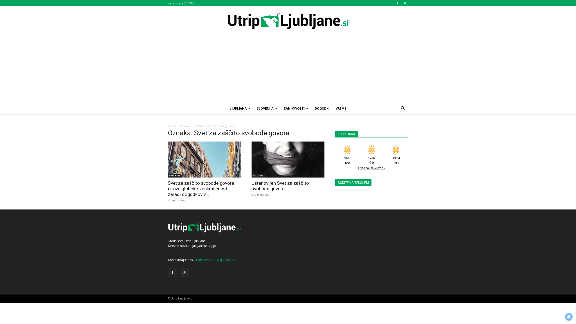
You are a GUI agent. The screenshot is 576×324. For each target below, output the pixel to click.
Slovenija (265, 108)
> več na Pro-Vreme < (371, 168)
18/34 (396, 160)
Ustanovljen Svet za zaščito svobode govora (280, 185)
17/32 (372, 160)
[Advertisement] (288, 69)
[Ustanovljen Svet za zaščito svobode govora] (288, 160)
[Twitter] (404, 3)
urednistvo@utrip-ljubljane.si (214, 260)
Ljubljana (238, 108)
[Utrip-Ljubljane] (288, 21)
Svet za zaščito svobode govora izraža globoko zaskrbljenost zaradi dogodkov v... (201, 188)
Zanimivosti (294, 108)
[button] (402, 109)
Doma (172, 126)
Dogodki (322, 108)
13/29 (347, 160)
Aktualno (174, 175)
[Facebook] (397, 3)
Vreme (341, 108)
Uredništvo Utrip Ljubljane (187, 241)
